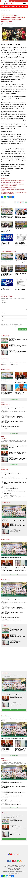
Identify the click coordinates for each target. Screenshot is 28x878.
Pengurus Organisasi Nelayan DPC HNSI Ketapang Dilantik (12, 190)
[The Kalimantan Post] (8, 3)
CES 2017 (13, 362)
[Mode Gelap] (24, 4)
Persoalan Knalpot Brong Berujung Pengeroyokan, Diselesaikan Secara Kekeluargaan (12, 185)
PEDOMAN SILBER (17, 868)
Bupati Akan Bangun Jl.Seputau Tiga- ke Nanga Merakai (15, 483)
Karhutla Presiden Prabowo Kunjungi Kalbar (11, 182)
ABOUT (9, 865)
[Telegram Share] (23, 202)
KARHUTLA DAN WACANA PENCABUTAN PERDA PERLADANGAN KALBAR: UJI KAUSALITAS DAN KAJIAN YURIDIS (17, 352)
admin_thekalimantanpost (8, 24)
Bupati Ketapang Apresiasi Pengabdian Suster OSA (12, 180)
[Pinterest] (13, 861)
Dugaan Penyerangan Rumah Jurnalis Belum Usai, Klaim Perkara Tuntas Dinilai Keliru (13, 193)
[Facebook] (8, 861)
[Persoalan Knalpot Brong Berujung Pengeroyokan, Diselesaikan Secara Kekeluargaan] (7, 224)
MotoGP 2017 (5, 362)
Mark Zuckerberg (21, 362)
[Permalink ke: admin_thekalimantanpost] (2, 24)
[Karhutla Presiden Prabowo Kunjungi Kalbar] (21, 211)
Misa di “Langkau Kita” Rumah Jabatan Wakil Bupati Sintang (14, 492)
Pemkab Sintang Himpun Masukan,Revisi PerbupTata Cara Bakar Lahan (13, 487)
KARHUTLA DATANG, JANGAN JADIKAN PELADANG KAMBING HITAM (19, 394)
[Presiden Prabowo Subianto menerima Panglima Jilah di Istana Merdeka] (4, 346)
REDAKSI (6, 866)
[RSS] (20, 861)
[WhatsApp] (18, 861)
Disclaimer (9, 868)
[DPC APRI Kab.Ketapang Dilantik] (21, 224)
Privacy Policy (22, 865)
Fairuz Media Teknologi (14, 873)
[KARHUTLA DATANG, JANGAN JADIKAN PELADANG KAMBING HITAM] (21, 387)
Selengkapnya (13, 399)
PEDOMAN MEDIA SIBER (14, 869)
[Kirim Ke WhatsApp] (26, 202)
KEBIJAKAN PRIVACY (19, 866)
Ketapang (3, 13)
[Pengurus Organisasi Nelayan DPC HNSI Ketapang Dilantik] (7, 237)
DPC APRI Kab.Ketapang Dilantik (8, 187)
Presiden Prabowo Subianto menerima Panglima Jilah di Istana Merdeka (17, 346)
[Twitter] (10, 861)
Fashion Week (5, 364)
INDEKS (4, 865)
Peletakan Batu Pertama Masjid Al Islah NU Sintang (15, 478)
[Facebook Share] (15, 202)
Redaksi (11, 866)
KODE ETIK (14, 865)
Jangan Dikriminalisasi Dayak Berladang (10, 426)
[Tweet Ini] (18, 202)
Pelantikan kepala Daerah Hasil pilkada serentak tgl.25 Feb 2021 (15, 497)
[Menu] (2, 3)
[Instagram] (15, 861)
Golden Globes (14, 364)
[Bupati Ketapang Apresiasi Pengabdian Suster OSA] (7, 211)
